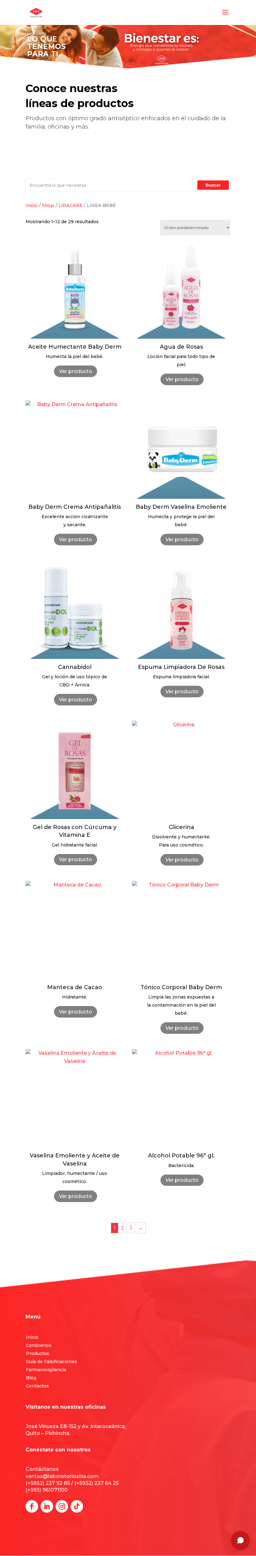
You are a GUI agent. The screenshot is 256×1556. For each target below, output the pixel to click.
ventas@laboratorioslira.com (62, 1476)
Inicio (32, 1337)
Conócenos (39, 1345)
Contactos (37, 1386)
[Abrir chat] (240, 1540)
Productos (37, 1353)
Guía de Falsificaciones (51, 1361)
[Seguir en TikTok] (77, 1506)
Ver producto (75, 371)
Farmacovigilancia (46, 1369)
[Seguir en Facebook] (32, 1506)
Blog (31, 1378)
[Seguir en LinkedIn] (47, 1506)
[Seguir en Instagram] (62, 1506)
